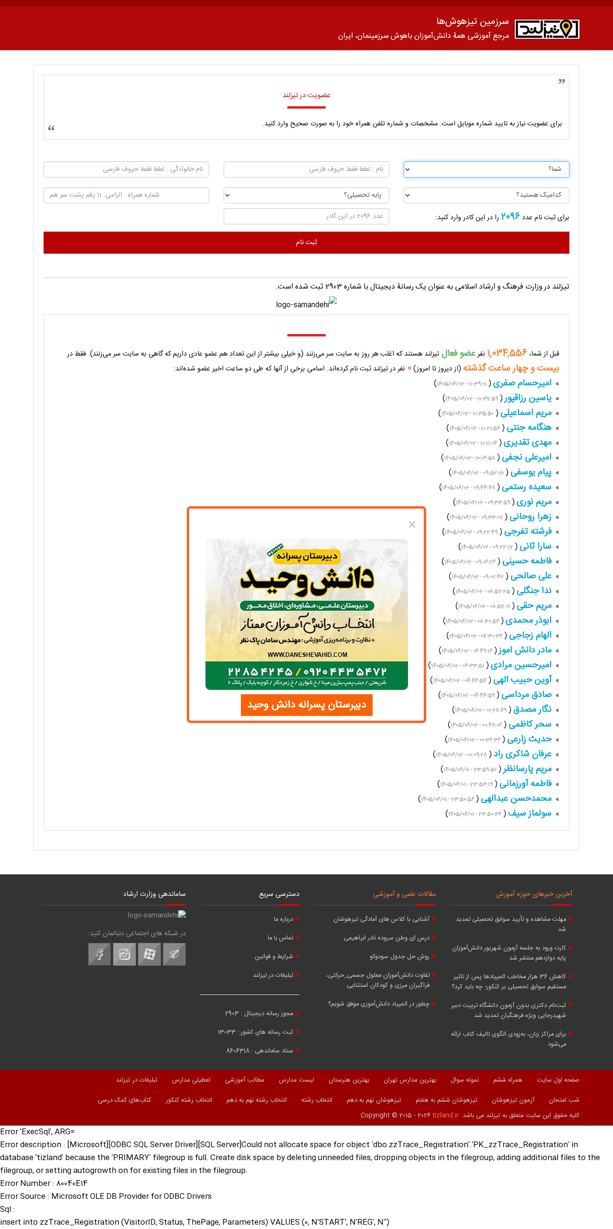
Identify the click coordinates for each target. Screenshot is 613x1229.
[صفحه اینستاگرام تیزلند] (124, 964)
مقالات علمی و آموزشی (404, 894)
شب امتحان (564, 1100)
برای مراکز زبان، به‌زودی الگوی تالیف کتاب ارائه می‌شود (508, 1039)
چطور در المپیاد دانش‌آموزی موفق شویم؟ (379, 1004)
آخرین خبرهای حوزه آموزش (534, 894)
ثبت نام (306, 242)
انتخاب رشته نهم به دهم (257, 1100)
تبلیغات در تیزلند (273, 976)
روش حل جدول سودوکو (400, 957)
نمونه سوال (465, 1080)
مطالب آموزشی (244, 1080)
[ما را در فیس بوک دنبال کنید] (99, 964)
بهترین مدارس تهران (410, 1080)
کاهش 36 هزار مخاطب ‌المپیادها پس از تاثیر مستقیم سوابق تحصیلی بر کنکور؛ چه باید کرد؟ (509, 982)
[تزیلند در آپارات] (149, 964)
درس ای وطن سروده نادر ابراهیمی (387, 938)
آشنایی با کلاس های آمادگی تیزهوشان (381, 920)
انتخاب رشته (316, 1100)
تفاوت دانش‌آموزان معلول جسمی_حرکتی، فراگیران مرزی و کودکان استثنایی (378, 981)
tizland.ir (445, 1115)
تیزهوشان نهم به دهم (374, 1100)
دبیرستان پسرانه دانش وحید (306, 704)
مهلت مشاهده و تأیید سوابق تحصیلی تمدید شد (511, 925)
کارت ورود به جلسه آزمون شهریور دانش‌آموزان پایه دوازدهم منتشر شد (509, 953)
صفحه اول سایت (558, 1080)
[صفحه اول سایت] (547, 31)
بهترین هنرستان (349, 1080)
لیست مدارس (296, 1080)
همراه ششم (507, 1080)
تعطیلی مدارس (191, 1080)
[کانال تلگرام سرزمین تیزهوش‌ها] (174, 964)
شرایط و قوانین (274, 957)
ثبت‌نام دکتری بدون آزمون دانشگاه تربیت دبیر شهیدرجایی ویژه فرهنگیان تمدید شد (508, 1011)
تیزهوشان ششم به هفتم (446, 1100)
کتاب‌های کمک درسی (124, 1100)
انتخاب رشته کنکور (189, 1100)
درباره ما (283, 920)
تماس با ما (280, 938)
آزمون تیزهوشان (513, 1100)
